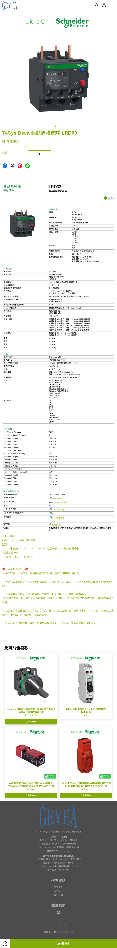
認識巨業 (58, 887)
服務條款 (48, 932)
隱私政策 (58, 932)
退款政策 (68, 932)
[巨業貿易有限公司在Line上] (58, 914)
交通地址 (58, 891)
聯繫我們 (58, 895)
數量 (4, 152)
